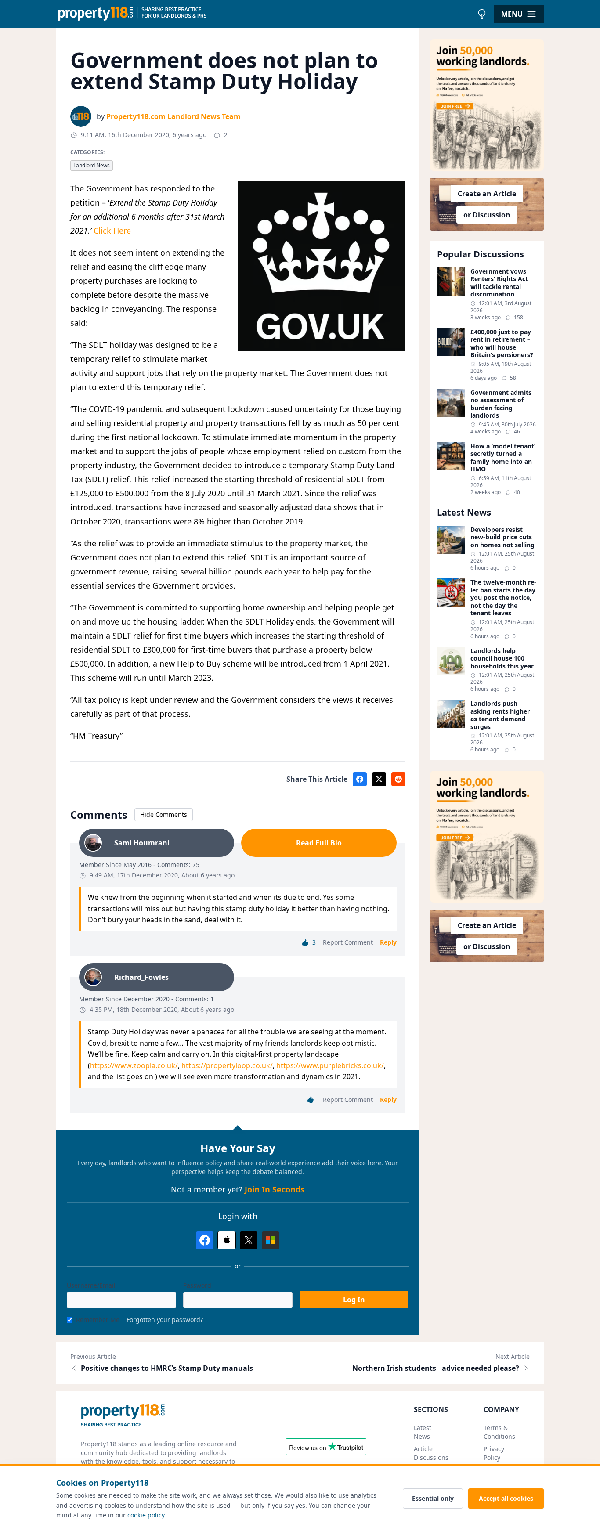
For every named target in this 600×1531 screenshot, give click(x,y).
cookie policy (145, 1515)
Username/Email (91, 1285)
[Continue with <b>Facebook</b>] (204, 1240)
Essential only (433, 1498)
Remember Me (97, 1319)
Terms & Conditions (499, 1432)
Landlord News (91, 165)
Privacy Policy (494, 1453)
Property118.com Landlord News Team (173, 116)
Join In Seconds (274, 1189)
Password (197, 1285)
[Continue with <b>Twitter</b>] (248, 1240)
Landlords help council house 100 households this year (502, 658)
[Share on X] (379, 779)
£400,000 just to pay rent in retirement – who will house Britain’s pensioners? (501, 343)
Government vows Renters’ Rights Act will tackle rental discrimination (499, 282)
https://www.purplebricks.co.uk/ (330, 1065)
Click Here (112, 230)
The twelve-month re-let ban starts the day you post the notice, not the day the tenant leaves (503, 597)
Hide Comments (163, 814)
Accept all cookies (506, 1498)
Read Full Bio (319, 843)
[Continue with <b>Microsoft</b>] (270, 1240)
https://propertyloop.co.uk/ (227, 1065)
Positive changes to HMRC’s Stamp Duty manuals (167, 1368)
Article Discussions (431, 1453)
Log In (354, 1299)
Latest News (422, 1432)
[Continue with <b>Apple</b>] (226, 1240)
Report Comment (348, 942)
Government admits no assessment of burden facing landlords (500, 404)
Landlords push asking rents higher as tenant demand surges (500, 715)
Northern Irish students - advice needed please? (435, 1368)
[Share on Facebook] (360, 779)
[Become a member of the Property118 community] (487, 105)
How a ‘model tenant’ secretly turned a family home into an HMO (502, 457)
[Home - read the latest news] (264, 14)
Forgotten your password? (165, 1319)
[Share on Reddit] (398, 779)
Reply (388, 942)
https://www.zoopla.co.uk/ (134, 1065)
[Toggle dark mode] (482, 14)
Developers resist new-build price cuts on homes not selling (502, 537)
